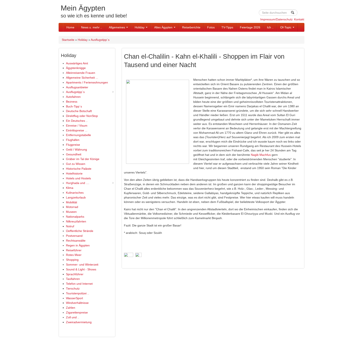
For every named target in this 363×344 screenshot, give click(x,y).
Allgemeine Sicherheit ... (82, 77)
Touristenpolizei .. (77, 293)
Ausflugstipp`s (100, 39)
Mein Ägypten (83, 8)
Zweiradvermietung (79, 322)
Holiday (140, 27)
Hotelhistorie (74, 173)
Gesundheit (73, 154)
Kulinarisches (75, 192)
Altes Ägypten (163, 27)
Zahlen (70, 307)
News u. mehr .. (91, 27)
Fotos (211, 27)
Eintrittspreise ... (76, 130)
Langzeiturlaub (76, 197)
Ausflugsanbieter (77, 87)
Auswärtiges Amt (77, 63)
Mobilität (71, 202)
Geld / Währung (76, 149)
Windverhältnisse (77, 302)
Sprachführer (74, 274)
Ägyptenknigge (76, 68)
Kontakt (299, 19)
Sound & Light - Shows (81, 269)
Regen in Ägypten (78, 245)
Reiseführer (74, 250)
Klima (69, 187)
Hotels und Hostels (78, 178)
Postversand (74, 235)
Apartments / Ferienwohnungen (87, 82)
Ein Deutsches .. (77, 120)
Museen (71, 211)
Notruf (70, 226)
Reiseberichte (191, 27)
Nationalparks (75, 216)
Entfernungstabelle (78, 135)
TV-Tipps (227, 27)
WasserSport (74, 298)
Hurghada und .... (77, 183)
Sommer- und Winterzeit (82, 264)
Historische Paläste (78, 168)
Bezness (71, 101)
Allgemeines (117, 27)
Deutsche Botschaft (79, 111)
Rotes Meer (74, 255)
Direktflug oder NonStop (82, 116)
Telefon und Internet (79, 283)
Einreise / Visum (76, 125)
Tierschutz (73, 288)
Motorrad (72, 207)
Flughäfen (72, 140)
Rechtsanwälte (75, 240)
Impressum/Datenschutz (276, 19)
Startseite (68, 39)
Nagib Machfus (261, 154)
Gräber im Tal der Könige (82, 159)
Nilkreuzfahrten (76, 221)
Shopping (72, 259)
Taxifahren (73, 278)
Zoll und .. (72, 317)
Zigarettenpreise (77, 312)
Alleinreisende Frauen (80, 72)
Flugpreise (73, 144)
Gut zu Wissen (75, 163)
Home (70, 27)
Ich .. (270, 27)
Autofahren (73, 96)
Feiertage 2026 (250, 27)
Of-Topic (286, 27)
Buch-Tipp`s (74, 106)
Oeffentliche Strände (79, 231)
